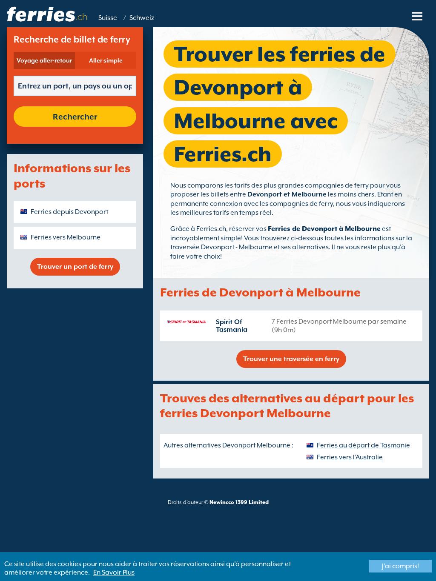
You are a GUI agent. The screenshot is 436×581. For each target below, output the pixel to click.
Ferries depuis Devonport (69, 212)
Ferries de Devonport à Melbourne (324, 229)
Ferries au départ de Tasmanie (363, 445)
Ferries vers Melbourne (65, 237)
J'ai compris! (400, 566)
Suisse (107, 18)
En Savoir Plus (114, 572)
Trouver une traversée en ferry (291, 359)
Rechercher (75, 116)
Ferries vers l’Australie (350, 457)
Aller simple (106, 60)
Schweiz (141, 18)
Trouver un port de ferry (75, 267)
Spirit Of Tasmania (231, 325)
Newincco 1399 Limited (239, 502)
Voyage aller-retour (44, 60)
